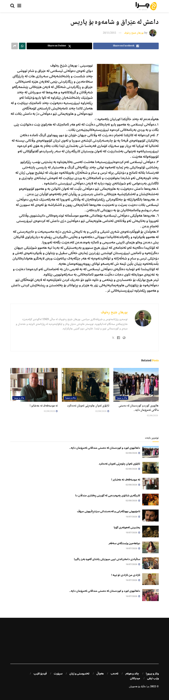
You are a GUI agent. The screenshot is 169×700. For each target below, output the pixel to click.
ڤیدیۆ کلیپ (40, 674)
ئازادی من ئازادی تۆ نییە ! (125, 575)
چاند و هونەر (132, 674)
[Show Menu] (19, 6)
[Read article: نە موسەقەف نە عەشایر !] (34, 385)
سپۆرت (58, 674)
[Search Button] (12, 6)
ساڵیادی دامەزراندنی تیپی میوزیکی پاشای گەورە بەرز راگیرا (107, 559)
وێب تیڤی (153, 678)
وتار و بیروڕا (122, 398)
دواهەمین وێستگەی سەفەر (124, 543)
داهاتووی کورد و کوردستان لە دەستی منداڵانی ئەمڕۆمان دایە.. (140, 408)
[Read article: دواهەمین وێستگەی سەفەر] (150, 547)
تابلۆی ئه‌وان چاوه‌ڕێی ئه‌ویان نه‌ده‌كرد (88, 406)
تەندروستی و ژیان (79, 674)
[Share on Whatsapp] (22, 46)
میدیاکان (135, 678)
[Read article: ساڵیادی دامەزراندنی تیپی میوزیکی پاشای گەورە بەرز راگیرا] (150, 563)
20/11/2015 (109, 33)
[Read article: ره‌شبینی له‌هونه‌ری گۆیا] (150, 531)
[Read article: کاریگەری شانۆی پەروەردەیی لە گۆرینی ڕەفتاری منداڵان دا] (150, 499)
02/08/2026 (152, 415)
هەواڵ (100, 674)
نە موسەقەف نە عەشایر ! (44, 406)
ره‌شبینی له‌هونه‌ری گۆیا (127, 527)
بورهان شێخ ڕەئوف (134, 33)
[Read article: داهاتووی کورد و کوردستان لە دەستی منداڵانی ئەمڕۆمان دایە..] (137, 385)
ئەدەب (114, 674)
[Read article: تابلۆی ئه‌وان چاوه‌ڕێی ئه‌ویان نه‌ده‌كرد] (85, 385)
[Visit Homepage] (146, 6)
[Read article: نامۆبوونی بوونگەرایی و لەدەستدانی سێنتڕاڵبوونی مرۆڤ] (150, 515)
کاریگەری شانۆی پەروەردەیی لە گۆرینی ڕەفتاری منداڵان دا (107, 495)
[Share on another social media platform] (14, 46)
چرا (148, 687)
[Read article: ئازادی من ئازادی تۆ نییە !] (150, 579)
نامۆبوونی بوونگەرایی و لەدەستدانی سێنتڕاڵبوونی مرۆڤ (108, 511)
